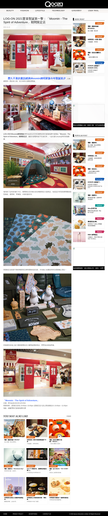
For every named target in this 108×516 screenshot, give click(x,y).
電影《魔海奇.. (92, 142)
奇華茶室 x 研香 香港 (95, 39)
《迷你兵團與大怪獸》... (55, 443)
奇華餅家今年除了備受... (33, 501)
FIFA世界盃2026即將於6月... (34, 472)
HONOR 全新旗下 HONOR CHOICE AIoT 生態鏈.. (95, 186)
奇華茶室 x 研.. (93, 156)
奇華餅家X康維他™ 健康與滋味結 (58, 497)
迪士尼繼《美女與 (93, 31)
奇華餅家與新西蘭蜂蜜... (55, 499)
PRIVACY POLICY (18, 514)
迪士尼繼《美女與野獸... (10, 442)
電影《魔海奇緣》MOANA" (12, 440)
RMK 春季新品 (92, 235)
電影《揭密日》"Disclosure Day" (14, 469)
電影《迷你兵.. (92, 169)
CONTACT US (47, 514)
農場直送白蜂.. (92, 221)
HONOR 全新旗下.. (94, 182)
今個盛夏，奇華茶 (93, 42)
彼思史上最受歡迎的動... (55, 472)
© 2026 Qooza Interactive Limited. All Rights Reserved (84, 514)
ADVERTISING (33, 514)
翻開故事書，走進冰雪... (10, 501)
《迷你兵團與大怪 (93, 57)
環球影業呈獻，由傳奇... (10, 471)
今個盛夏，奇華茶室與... (33, 443)
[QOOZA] (54, 4)
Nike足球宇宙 (92, 208)
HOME (5, 514)
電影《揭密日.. (92, 195)
